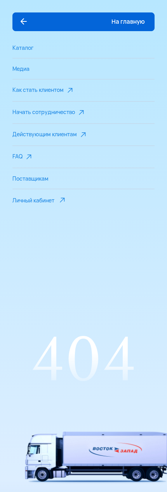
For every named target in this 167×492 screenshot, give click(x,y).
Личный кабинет (33, 200)
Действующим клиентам (44, 134)
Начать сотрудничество (43, 112)
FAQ (17, 156)
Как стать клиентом (38, 89)
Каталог (22, 47)
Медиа (21, 68)
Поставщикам (30, 178)
